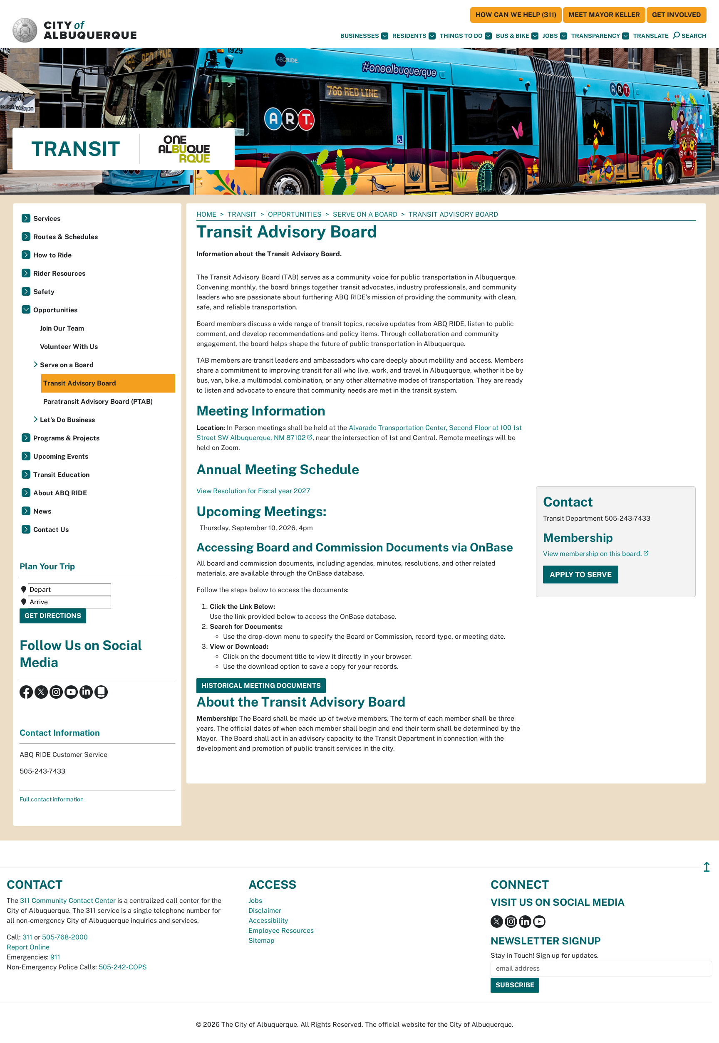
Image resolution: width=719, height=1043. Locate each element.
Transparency (595, 35)
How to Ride (52, 255)
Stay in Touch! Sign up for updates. (545, 955)
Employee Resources (281, 930)
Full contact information (52, 799)
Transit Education (61, 475)
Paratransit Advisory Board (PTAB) (98, 401)
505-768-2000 (65, 937)
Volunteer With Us (69, 347)
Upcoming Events (60, 456)
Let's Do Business (67, 420)
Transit (242, 214)
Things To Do (461, 35)
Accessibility (268, 920)
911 (55, 957)
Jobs (550, 35)
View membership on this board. (592, 554)
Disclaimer (264, 910)
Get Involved (676, 15)
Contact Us (51, 530)
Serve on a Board (365, 214)
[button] (651, 36)
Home (206, 214)
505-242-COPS (123, 967)
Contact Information (60, 733)
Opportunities (295, 214)
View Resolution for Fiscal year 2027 (253, 491)
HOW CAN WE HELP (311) (516, 15)
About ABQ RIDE (60, 493)
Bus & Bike (512, 35)
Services (46, 218)
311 (27, 937)
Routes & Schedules (65, 237)
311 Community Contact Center (68, 901)
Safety (44, 292)
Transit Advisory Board (79, 383)
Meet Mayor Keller (604, 15)
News (42, 511)
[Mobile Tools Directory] (101, 691)
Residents (409, 35)
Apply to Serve (581, 574)
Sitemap (261, 940)
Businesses (359, 35)
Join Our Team (62, 328)
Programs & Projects (66, 438)
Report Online (28, 947)
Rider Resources (59, 273)
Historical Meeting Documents (261, 686)
